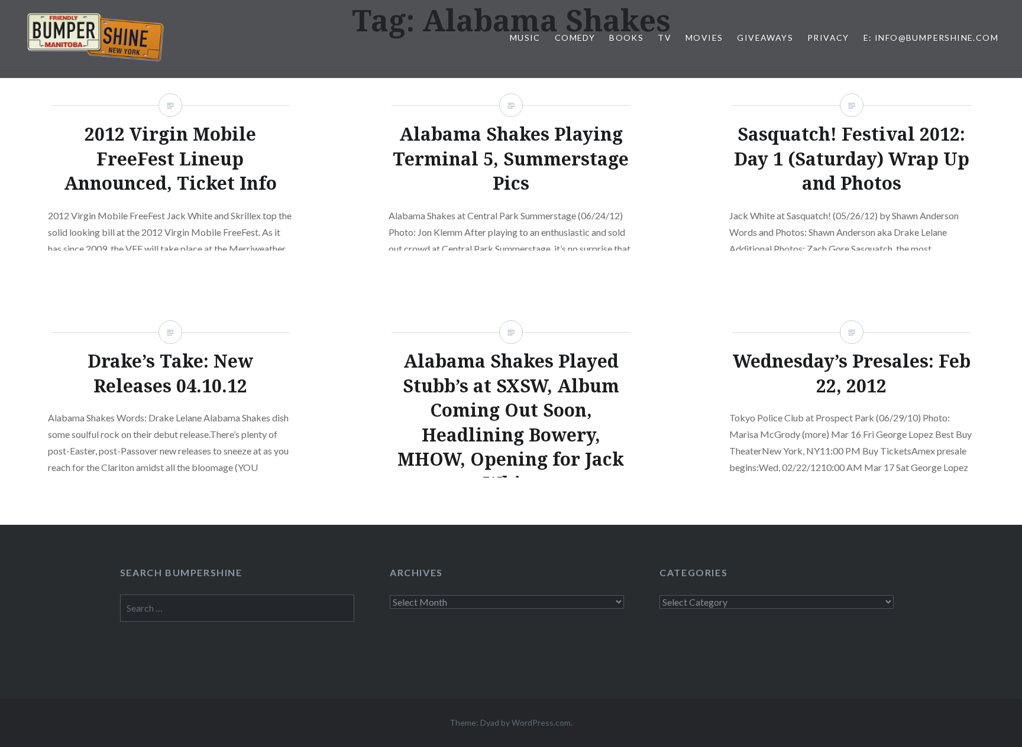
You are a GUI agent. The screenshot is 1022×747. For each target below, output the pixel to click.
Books (626, 38)
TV (664, 38)
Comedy (575, 38)
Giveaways (765, 38)
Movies (704, 38)
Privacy (828, 38)
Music (525, 38)
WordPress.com (541, 722)
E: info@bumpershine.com (930, 38)
